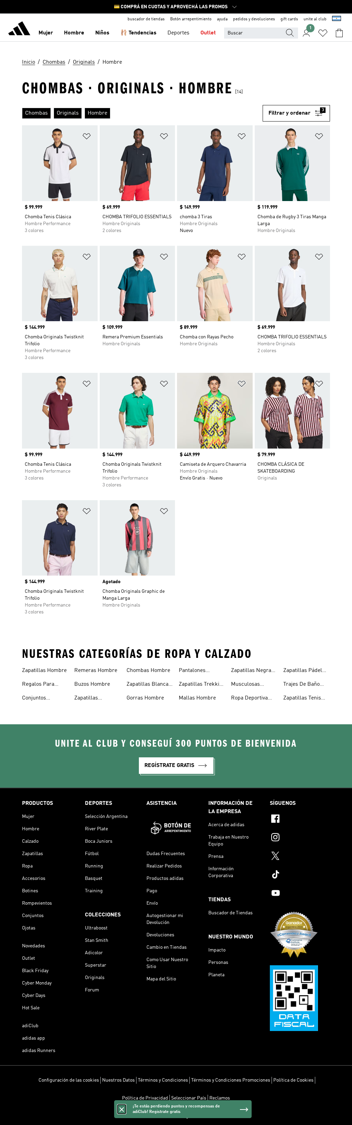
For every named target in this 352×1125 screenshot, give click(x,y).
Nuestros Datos (118, 1080)
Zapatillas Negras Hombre (252, 671)
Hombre (74, 33)
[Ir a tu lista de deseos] (323, 33)
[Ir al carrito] (339, 33)
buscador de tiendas (146, 19)
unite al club (315, 19)
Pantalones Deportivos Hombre (202, 671)
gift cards (289, 19)
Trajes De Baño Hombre (301, 685)
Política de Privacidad (145, 1098)
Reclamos (219, 1098)
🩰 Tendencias (138, 33)
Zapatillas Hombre (44, 670)
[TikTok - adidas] (300, 875)
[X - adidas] (300, 857)
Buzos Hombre (92, 684)
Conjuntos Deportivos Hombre (45, 698)
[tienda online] (19, 29)
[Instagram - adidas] (300, 838)
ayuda (222, 19)
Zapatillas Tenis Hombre (302, 698)
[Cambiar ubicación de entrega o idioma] (336, 19)
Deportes (178, 33)
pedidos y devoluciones (254, 19)
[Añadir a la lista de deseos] (86, 137)
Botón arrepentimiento (190, 19)
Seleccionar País (188, 1098)
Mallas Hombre (197, 698)
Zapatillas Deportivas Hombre (97, 698)
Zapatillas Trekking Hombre (202, 685)
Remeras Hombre (95, 670)
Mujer (45, 33)
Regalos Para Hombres (38, 685)
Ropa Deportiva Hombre (249, 698)
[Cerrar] (122, 1109)
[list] (142, 113)
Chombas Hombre (148, 670)
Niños (102, 33)
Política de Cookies (293, 1080)
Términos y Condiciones (163, 1080)
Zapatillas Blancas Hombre (148, 685)
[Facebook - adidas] (300, 819)
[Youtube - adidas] (300, 894)
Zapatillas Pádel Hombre (302, 671)
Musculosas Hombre (245, 685)
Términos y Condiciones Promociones (230, 1080)
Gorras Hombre (145, 698)
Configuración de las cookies (68, 1080)
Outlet (208, 33)
